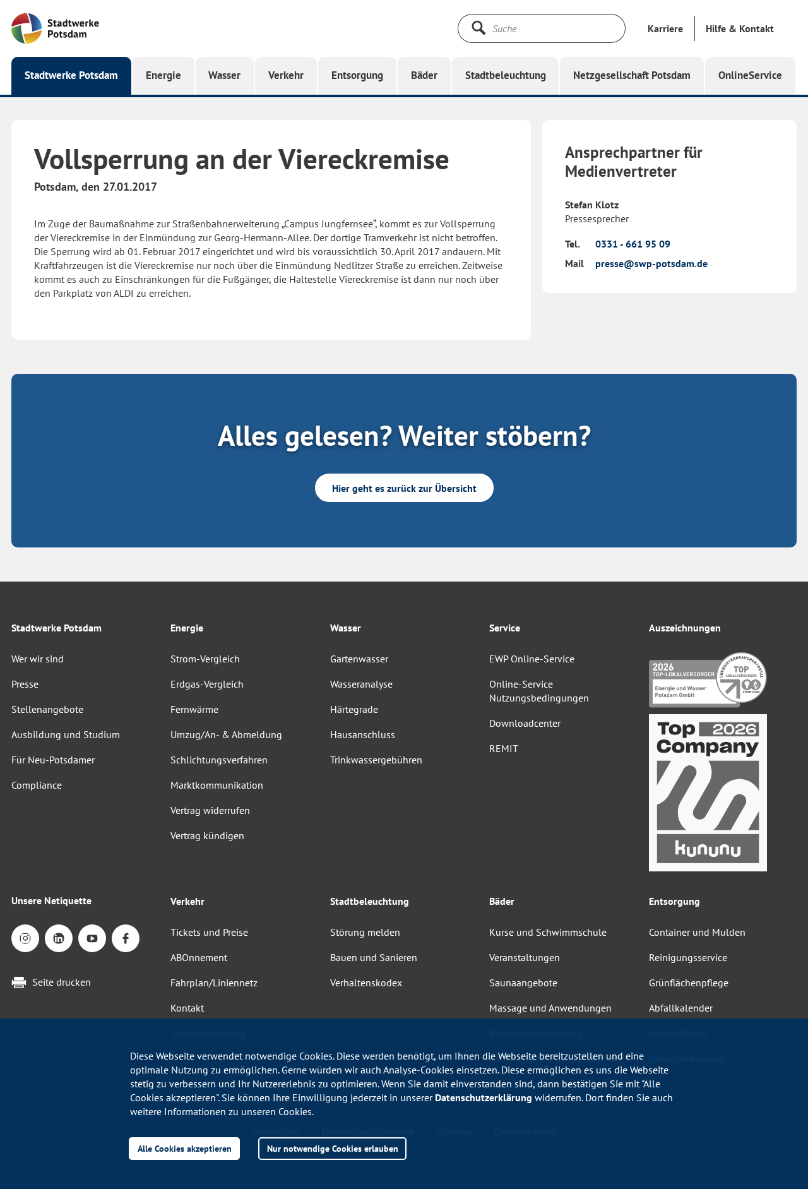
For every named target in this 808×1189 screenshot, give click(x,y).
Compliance (36, 785)
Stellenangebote (47, 709)
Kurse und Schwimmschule (548, 932)
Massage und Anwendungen (550, 1007)
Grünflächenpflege (688, 982)
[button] (740, 28)
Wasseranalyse (361, 684)
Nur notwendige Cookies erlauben (332, 1148)
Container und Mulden (697, 932)
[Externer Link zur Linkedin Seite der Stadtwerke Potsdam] (59, 938)
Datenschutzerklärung (483, 1097)
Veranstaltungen (524, 957)
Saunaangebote (523, 982)
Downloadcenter (525, 723)
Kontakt (187, 1007)
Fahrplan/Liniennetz (214, 982)
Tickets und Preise (209, 932)
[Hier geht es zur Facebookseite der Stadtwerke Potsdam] (126, 938)
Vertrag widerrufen (210, 810)
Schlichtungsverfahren (219, 759)
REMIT (503, 748)
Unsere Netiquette (51, 900)
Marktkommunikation (216, 785)
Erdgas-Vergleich (207, 684)
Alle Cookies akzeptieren (185, 1148)
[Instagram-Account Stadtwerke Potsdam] (25, 938)
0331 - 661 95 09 (632, 243)
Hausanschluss (362, 734)
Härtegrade (354, 709)
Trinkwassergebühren (376, 759)
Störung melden (365, 932)
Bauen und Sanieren (373, 957)
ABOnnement (198, 957)
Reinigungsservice (688, 957)
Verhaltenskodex (366, 982)
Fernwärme (194, 709)
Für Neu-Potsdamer (53, 759)
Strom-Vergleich (205, 658)
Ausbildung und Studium (65, 734)
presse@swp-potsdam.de (651, 263)
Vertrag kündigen (207, 835)
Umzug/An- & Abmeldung (226, 734)
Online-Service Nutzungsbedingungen (539, 691)
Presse (25, 684)
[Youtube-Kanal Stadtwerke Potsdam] (92, 938)
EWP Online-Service (531, 658)
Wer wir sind (37, 658)
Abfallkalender (681, 1007)
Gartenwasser (359, 658)
